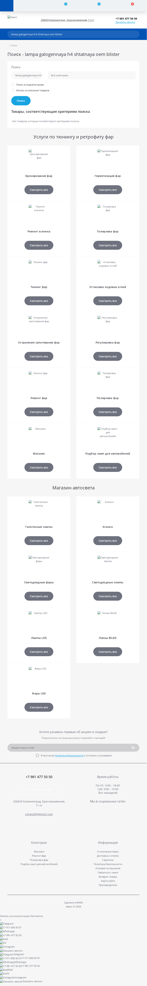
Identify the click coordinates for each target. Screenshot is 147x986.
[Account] (30, 5)
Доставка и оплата (108, 855)
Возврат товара (108, 876)
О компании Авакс (108, 851)
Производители (108, 885)
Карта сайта (108, 881)
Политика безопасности (69, 755)
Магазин (39, 851)
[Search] (135, 34)
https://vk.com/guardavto (108, 810)
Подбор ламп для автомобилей (39, 864)
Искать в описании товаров (32, 90)
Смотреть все (39, 190)
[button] (127, 19)
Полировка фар (39, 860)
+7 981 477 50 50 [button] (39, 777)
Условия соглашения (107, 868)
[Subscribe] (133, 748)
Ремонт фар (39, 855)
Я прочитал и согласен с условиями (76, 755)
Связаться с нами (39, 790)
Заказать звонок (125, 22)
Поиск (15, 67)
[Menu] (6, 5)
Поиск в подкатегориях (30, 84)
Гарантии (108, 860)
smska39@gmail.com (39, 814)
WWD (79, 902)
